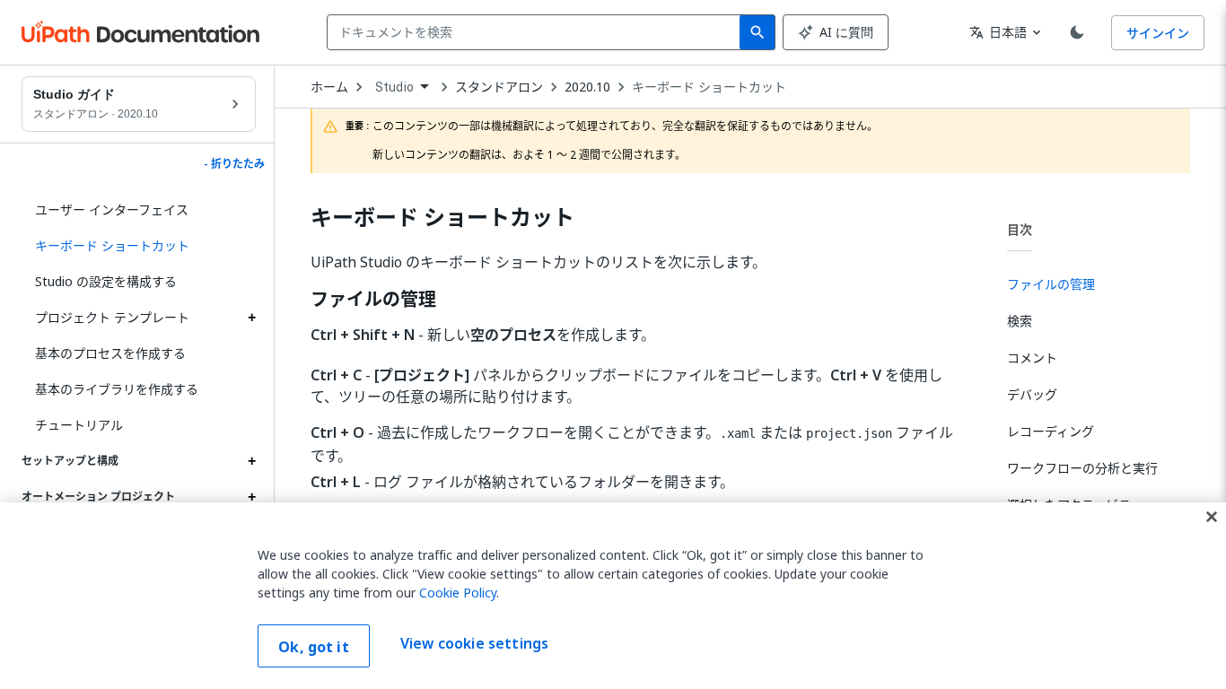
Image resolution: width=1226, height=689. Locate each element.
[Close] (1211, 516)
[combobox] (537, 32)
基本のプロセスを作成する (110, 353)
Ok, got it (313, 647)
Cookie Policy (457, 592)
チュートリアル (79, 424)
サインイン (1157, 32)
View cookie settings (474, 644)
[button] (139, 246)
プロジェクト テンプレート (112, 317)
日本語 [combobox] (998, 31)
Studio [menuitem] (394, 87)
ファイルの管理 (373, 299)
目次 (1019, 229)
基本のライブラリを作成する (116, 388)
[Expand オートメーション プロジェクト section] (251, 497)
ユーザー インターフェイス (111, 209)
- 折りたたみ (234, 164)
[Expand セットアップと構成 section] (251, 461)
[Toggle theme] (1077, 32)
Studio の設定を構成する (106, 281)
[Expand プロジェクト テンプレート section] (251, 318)
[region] (613, 595)
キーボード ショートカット (709, 87)
